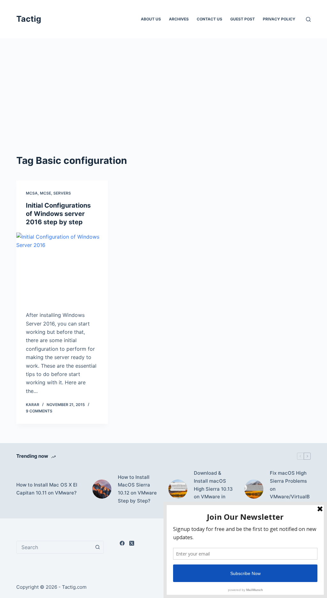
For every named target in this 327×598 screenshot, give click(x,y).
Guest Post (242, 19)
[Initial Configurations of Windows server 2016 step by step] (62, 267)
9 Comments (39, 411)
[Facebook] (122, 543)
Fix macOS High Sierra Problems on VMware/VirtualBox (290, 489)
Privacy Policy (279, 19)
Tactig (28, 19)
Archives (179, 19)
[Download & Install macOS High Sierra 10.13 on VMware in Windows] (177, 489)
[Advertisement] (163, 105)
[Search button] (97, 547)
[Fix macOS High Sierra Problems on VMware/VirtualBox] (253, 489)
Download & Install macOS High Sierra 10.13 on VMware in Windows (213, 489)
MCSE (45, 193)
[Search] (308, 19)
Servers (62, 193)
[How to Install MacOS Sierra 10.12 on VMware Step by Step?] (101, 489)
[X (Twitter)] (131, 543)
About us (151, 19)
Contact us (209, 19)
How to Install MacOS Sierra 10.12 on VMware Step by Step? (137, 489)
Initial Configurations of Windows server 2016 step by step (58, 214)
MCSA (32, 193)
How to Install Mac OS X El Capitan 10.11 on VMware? (46, 489)
